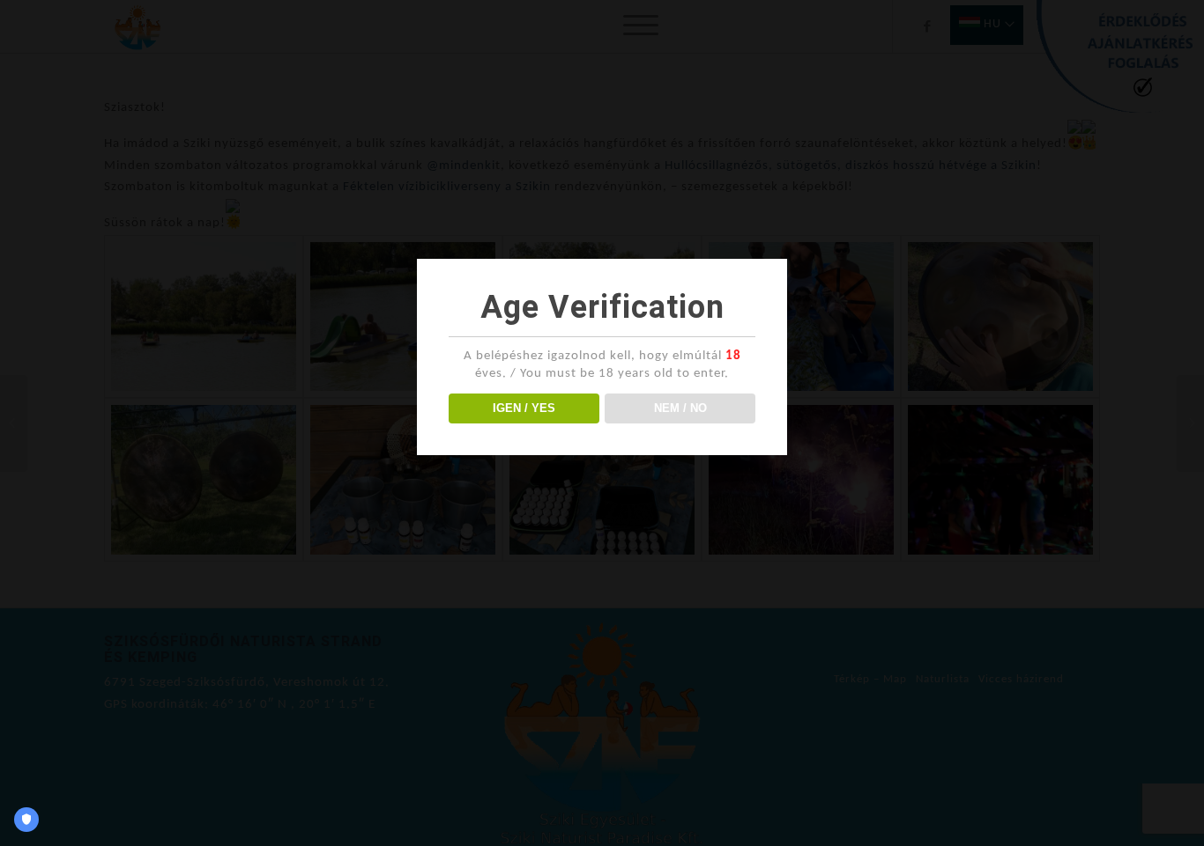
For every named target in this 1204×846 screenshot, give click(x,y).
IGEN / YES (524, 408)
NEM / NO (680, 408)
